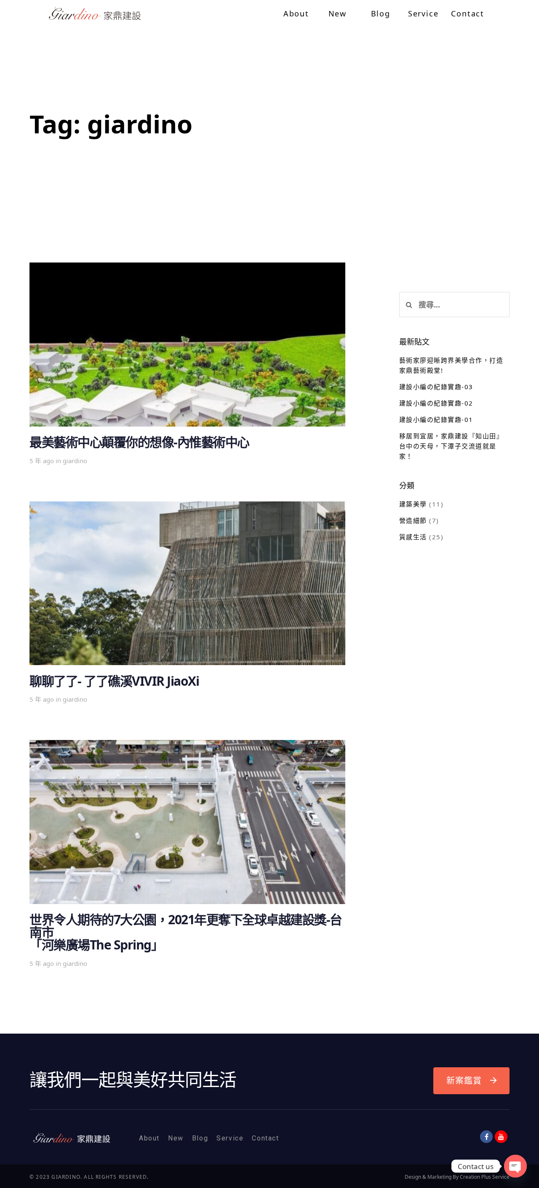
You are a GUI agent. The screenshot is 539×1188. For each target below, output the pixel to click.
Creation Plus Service (485, 1176)
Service (229, 1138)
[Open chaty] (515, 1166)
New (176, 1138)
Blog (200, 1138)
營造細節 (413, 520)
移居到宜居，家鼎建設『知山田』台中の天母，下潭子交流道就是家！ (451, 446)
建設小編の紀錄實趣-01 (436, 419)
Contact (265, 1138)
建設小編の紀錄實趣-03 (436, 386)
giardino (75, 460)
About (149, 1138)
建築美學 (413, 504)
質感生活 (413, 537)
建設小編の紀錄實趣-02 (436, 403)
